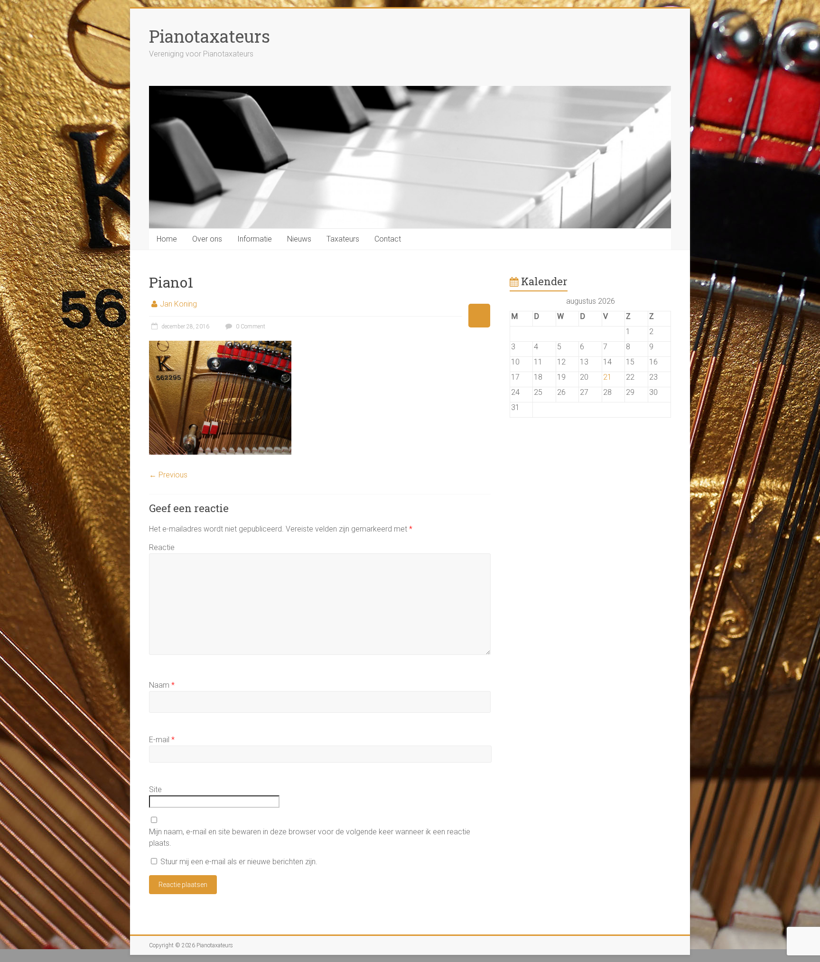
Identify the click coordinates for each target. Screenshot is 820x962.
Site (155, 789)
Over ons (207, 238)
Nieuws (299, 238)
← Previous (168, 474)
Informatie (254, 238)
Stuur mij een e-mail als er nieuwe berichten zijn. (238, 861)
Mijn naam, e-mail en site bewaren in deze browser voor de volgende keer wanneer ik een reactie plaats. (309, 837)
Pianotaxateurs (209, 36)
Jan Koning (178, 303)
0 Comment (249, 326)
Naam (162, 685)
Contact (387, 238)
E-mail (162, 739)
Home (167, 238)
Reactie (162, 547)
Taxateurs (342, 238)
